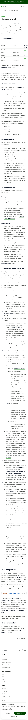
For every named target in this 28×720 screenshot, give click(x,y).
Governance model (6, 662)
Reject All (8, 713)
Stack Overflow (6, 696)
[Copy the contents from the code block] (22, 593)
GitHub (18, 577)
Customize (14, 716)
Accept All (19, 713)
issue (8, 2)
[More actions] (26, 6)
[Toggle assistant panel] (24, 6)
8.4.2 (25, 49)
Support (4, 688)
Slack (3, 693)
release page (5, 67)
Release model (5, 664)
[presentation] (14, 593)
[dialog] (14, 711)
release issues (5, 263)
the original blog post (17, 24)
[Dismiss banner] (26, 2)
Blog (3, 674)
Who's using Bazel (6, 657)
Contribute (4, 659)
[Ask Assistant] (24, 593)
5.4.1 (25, 57)
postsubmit (19, 467)
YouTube (4, 682)
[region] (14, 52)
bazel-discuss (12, 491)
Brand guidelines (6, 667)
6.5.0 (25, 55)
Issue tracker (5, 691)
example (8, 457)
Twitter (4, 679)
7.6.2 (25, 52)
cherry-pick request (19, 368)
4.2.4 (25, 60)
